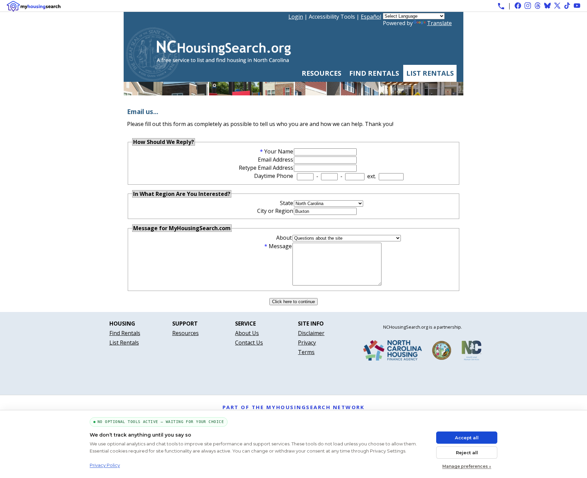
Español (371, 16)
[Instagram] (527, 5)
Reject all (467, 452)
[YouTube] (577, 5)
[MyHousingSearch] (33, 6)
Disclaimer (311, 333)
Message (280, 246)
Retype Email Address (266, 167)
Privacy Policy (105, 465)
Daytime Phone (273, 176)
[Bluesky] (547, 5)
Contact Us (249, 342)
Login (295, 16)
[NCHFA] (392, 351)
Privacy (307, 342)
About (284, 237)
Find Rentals (374, 73)
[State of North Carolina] (441, 351)
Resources (321, 73)
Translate (439, 23)
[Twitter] (557, 5)
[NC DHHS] (471, 351)
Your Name (278, 151)
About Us (247, 333)
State (286, 203)
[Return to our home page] (208, 78)
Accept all (467, 437)
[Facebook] (518, 5)
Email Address (275, 159)
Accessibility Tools (332, 16)
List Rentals (430, 73)
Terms (306, 352)
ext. (371, 176)
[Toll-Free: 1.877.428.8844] (501, 6)
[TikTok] (567, 5)
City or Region (275, 211)
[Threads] (537, 5)
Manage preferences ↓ (466, 466)
